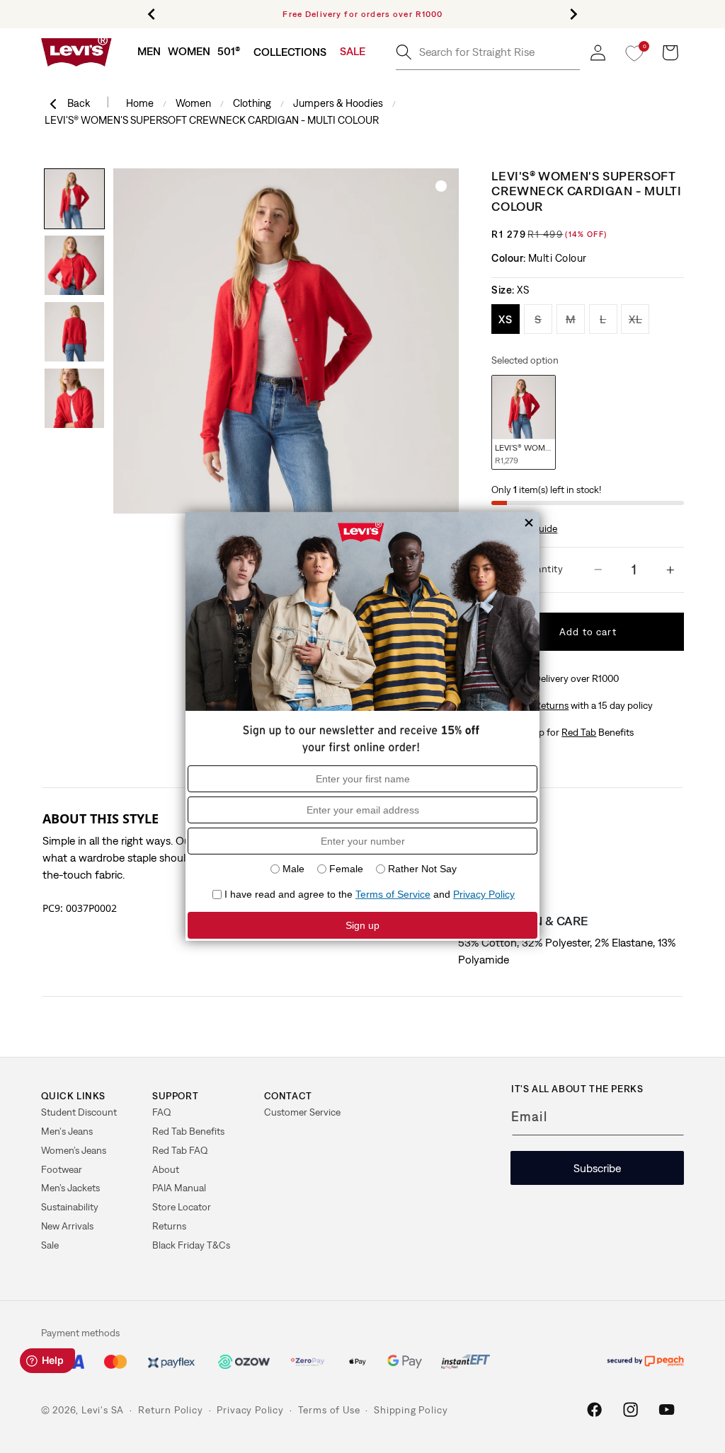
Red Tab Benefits (188, 1131)
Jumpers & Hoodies (338, 103)
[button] (149, 51)
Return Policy (170, 1410)
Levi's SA (102, 1410)
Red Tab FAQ (180, 1150)
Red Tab (578, 732)
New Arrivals (67, 1226)
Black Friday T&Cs (191, 1245)
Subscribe (597, 1168)
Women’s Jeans (73, 1150)
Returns (169, 1226)
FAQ (161, 1112)
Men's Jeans (67, 1131)
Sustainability (69, 1206)
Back (79, 103)
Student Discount (79, 1112)
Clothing (252, 103)
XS (509, 318)
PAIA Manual (179, 1187)
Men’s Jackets (70, 1187)
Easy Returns (541, 705)
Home (140, 103)
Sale (50, 1245)
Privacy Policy (250, 1410)
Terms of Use (329, 1410)
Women (193, 103)
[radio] (523, 422)
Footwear (61, 1169)
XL (639, 318)
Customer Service (302, 1112)
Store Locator (181, 1206)
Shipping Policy (410, 1410)
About (165, 1169)
